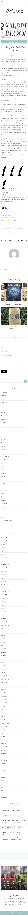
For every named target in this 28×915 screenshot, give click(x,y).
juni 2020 (3, 686)
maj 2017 (3, 777)
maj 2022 (3, 635)
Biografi (3, 399)
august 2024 (4, 571)
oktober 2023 (4, 588)
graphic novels (15, 820)
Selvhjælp (3, 507)
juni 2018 (3, 733)
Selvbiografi (4, 837)
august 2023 (4, 594)
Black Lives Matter (6, 215)
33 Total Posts (5, 269)
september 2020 (5, 679)
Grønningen (23, 820)
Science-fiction (4, 503)
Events (2, 436)
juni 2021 (3, 659)
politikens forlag (5, 834)
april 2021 (3, 662)
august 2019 (4, 703)
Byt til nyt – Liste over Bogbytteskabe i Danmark (12, 883)
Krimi (2, 480)
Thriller (2, 510)
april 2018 (3, 740)
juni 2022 (3, 632)
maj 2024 (3, 578)
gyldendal (12, 822)
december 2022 (5, 615)
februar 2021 (4, 669)
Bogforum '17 (4, 409)
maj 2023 (3, 605)
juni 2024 (3, 574)
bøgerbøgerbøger (5, 812)
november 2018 (5, 719)
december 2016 (4, 794)
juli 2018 (3, 730)
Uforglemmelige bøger (6, 520)
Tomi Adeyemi (5, 220)
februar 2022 (4, 645)
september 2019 (5, 699)
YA (18, 42)
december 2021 (4, 652)
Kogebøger (3, 476)
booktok (13, 810)
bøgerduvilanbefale (15, 812)
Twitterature (4, 513)
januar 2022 (3, 649)
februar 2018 (4, 746)
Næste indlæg (21, 240)
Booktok (3, 415)
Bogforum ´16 (4, 405)
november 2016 (4, 797)
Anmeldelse (4, 808)
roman (12, 834)
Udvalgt (3, 517)
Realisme (3, 497)
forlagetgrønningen (6, 820)
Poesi (2, 493)
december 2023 (5, 584)
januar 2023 (3, 611)
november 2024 (5, 564)
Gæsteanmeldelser (5, 456)
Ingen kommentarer (7, 228)
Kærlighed (16, 829)
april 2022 (3, 638)
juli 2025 (3, 544)
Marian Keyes (4, 832)
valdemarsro (13, 839)
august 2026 (4, 537)
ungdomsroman (5, 839)
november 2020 (5, 676)
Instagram (23, 825)
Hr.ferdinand (4, 825)
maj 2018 (3, 736)
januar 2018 (3, 750)
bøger (18, 810)
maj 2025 (3, 551)
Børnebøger (4, 419)
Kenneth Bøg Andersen (10, 827)
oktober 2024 (4, 567)
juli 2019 (3, 706)
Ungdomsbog (18, 837)
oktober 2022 (4, 621)
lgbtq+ (22, 829)
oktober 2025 (4, 540)
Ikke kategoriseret (5, 469)
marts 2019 (3, 713)
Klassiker (19, 827)
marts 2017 (3, 784)
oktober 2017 (4, 760)
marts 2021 (3, 665)
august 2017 (4, 767)
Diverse (3, 429)
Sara (18, 55)
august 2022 (4, 628)
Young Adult (5, 222)
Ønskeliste (15, 841)
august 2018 (4, 726)
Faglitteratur (4, 439)
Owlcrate (12, 832)
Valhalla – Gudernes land (14, 304)
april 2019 (3, 709)
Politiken (18, 832)
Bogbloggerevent (5, 402)
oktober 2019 (4, 696)
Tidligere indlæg (7, 240)
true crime (11, 837)
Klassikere (3, 473)
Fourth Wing (14, 328)
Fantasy (14, 40)
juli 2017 (3, 770)
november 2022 (5, 618)
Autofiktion (3, 395)
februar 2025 (4, 557)
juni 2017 (3, 773)
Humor (11, 825)
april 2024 (3, 581)
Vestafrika (13, 220)
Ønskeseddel (4, 490)
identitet (17, 825)
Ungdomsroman (13, 42)
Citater (2, 426)
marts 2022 (3, 642)
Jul (2, 827)
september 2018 (5, 723)
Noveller (3, 486)
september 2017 (5, 763)
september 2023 (5, 591)
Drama (2, 432)
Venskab (20, 839)
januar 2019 (3, 716)
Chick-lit (3, 422)
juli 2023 (3, 598)
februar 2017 (4, 787)
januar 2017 (3, 790)
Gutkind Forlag (5, 822)
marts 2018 (3, 743)
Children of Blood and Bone (8, 217)
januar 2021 (3, 672)
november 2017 (4, 757)
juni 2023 (3, 601)
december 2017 (4, 753)
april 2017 (3, 780)
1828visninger (20, 228)
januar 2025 (3, 561)
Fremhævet (4, 453)
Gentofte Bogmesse (6, 459)
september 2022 (5, 625)
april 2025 (3, 554)
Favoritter (3, 446)
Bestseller (12, 808)
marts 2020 (4, 689)
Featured (3, 449)
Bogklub (3, 412)
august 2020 (4, 682)
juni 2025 (3, 547)
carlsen (11, 815)
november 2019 (4, 692)
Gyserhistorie (19, 822)
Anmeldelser (8, 40)
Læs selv (3, 483)
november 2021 (4, 655)
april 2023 (3, 608)
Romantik (19, 40)
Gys (2, 463)
